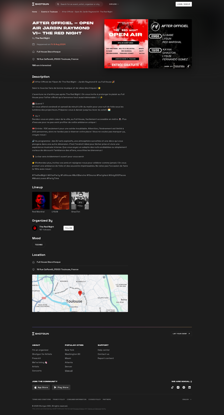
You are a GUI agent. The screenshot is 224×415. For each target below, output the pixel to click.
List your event (180, 334)
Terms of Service (94, 409)
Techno (39, 244)
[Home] (40, 4)
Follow (68, 228)
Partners (107, 399)
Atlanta (69, 362)
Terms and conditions (41, 399)
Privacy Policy (78, 409)
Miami (68, 358)
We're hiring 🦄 (39, 362)
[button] (69, 228)
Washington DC (72, 354)
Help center (104, 350)
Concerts (36, 370)
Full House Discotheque (49, 262)
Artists (35, 366)
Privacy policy (59, 399)
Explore (113, 4)
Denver (68, 366)
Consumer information (76, 399)
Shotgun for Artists (42, 354)
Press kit (36, 358)
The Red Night (42, 38)
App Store (43, 387)
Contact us (103, 354)
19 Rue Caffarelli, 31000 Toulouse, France (57, 269)
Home (34, 12)
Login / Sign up (183, 4)
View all (69, 370)
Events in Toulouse (49, 12)
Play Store (63, 387)
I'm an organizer (40, 350)
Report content (106, 358)
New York (69, 350)
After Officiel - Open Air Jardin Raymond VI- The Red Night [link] (87, 12)
